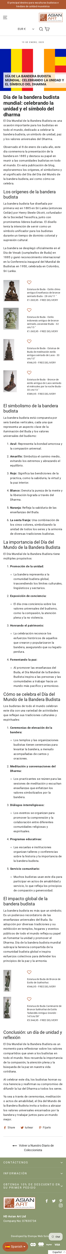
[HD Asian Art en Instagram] (61, 1205)
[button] (29, 283)
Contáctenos (15, 1162)
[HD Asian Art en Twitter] (54, 1201)
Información (15, 1173)
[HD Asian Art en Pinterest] (61, 1201)
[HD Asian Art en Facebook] (47, 1201)
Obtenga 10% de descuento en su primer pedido (31, 1186)
